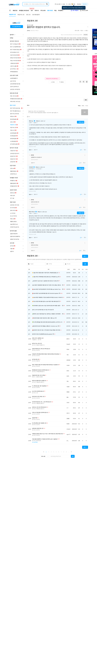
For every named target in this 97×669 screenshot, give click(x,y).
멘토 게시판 (50, 10)
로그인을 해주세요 (16, 26)
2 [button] (48, 452)
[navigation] (16, 38)
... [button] (68, 452)
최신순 (86, 105)
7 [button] (61, 452)
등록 (85, 112)
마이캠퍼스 (60, 10)
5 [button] (56, 452)
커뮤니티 (37, 10)
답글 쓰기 (36, 149)
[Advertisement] (57, 91)
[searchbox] (60, 456)
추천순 (79, 105)
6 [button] (58, 452)
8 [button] (63, 452)
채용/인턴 (15, 10)
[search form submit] (47, 4)
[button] (43, 452)
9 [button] (66, 452)
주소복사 (85, 34)
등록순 (83, 105)
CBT (32, 9)
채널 (55, 10)
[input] (53, 112)
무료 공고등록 (85, 10)
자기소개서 (43, 10)
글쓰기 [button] (85, 256)
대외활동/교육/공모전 (24, 10)
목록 (86, 100)
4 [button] (53, 452)
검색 (85, 264)
